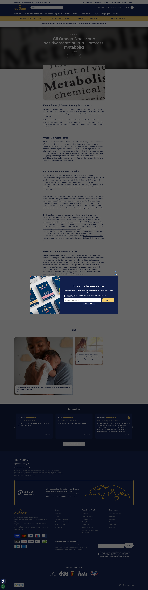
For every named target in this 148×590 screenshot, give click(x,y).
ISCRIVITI (108, 300)
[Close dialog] (115, 273)
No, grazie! (88, 304)
